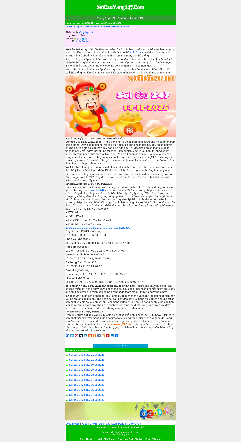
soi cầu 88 (136, 52)
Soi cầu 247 (83, 41)
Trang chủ (70, 23)
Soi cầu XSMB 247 (85, 23)
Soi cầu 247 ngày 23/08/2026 (86, 399)
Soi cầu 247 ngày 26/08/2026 (86, 384)
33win (93, 423)
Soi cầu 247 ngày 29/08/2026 (86, 369)
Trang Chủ (103, 18)
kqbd (85, 423)
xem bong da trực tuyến (126, 423)
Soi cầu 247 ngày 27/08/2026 (86, 379)
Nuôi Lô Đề (137, 18)
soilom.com (72, 423)
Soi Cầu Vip (120, 18)
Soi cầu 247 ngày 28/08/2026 (86, 374)
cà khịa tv (104, 423)
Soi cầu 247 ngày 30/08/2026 (86, 364)
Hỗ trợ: (69, 38)
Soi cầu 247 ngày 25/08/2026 (86, 389)
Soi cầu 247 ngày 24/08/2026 (86, 394)
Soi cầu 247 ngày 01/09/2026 (86, 354)
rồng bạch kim (87, 32)
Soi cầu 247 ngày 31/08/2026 (86, 359)
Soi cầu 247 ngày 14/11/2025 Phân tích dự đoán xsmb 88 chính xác (97, 27)
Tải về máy (120, 345)
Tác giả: (70, 41)
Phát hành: (72, 32)
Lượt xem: (71, 35)
